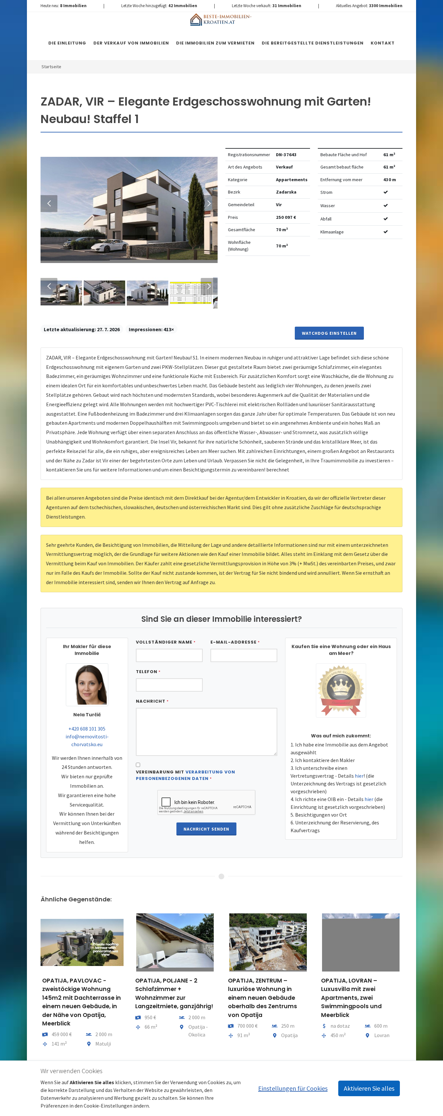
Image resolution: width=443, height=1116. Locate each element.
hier (359, 775)
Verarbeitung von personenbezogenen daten (185, 775)
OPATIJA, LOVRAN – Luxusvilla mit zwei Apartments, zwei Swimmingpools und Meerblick (351, 998)
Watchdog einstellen (329, 333)
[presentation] (35, 983)
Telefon (148, 672)
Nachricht (152, 701)
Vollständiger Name (166, 642)
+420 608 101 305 (86, 728)
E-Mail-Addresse (235, 642)
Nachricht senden (206, 829)
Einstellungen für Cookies (293, 1088)
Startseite (51, 66)
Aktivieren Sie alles (369, 1088)
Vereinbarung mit (185, 775)
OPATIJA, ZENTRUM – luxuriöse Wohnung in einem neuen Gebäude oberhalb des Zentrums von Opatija (262, 998)
